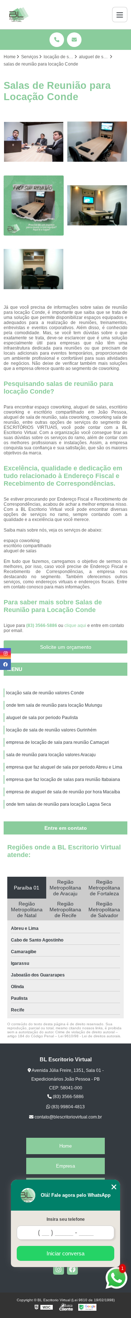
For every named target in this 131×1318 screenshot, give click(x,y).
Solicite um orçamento (65, 647)
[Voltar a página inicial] (19, 14)
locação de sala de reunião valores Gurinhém (51, 730)
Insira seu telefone (66, 1219)
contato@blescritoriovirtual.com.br (67, 1117)
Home (65, 1146)
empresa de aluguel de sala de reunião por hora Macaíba (63, 791)
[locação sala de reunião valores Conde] (97, 142)
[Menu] (119, 14)
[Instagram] (58, 1269)
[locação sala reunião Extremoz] (34, 269)
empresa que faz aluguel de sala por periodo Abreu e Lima (64, 767)
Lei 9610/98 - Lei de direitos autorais (89, 1036)
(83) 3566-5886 (42, 625)
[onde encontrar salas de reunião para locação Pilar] (34, 205)
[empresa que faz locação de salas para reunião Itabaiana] (34, 142)
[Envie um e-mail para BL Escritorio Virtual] (74, 39)
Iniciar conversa (65, 1253)
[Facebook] (72, 1269)
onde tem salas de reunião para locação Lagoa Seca (58, 804)
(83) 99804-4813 (67, 1106)
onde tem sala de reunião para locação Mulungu (54, 705)
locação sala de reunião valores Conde (45, 692)
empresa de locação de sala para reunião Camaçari (57, 742)
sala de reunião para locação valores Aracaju (51, 754)
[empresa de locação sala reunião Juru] (97, 205)
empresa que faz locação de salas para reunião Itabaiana (63, 779)
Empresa (65, 1166)
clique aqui (75, 625)
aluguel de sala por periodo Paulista (42, 717)
